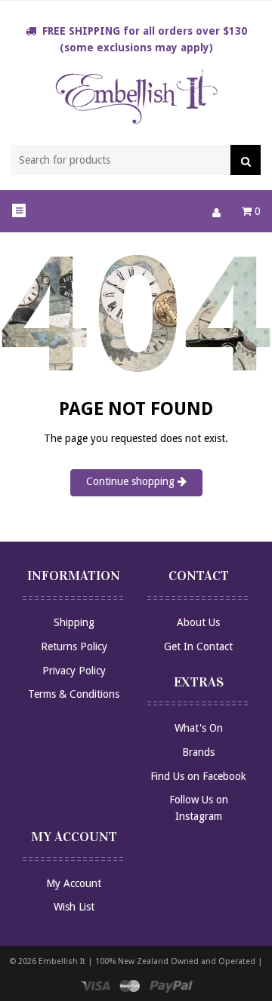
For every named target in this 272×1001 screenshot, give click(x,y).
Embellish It (62, 961)
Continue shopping (132, 481)
